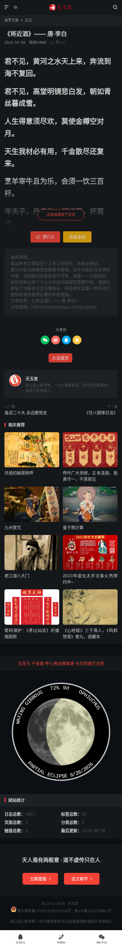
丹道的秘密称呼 (18, 472)
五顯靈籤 (40, 878)
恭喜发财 (77, 236)
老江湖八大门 (16, 575)
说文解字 (81, 878)
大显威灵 (60, 357)
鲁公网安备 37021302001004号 (44, 911)
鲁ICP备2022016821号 (93, 911)
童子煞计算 (73, 527)
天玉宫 (60, 7)
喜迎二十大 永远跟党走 (25, 412)
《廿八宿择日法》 (101, 412)
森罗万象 (11, 20)
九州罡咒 (12, 527)
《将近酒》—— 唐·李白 (35, 34)
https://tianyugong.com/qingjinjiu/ (64, 306)
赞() (57, 42)
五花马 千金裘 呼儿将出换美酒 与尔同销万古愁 (61, 663)
